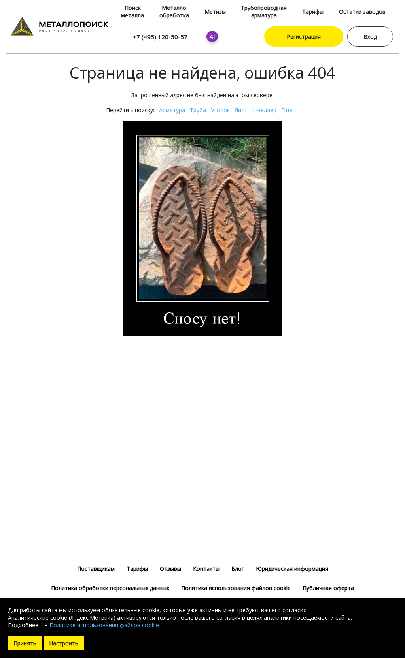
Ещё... (288, 110)
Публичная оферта (328, 588)
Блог (237, 568)
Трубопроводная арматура (264, 11)
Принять (24, 643)
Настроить (63, 643)
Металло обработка (174, 11)
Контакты (206, 568)
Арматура (173, 110)
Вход (370, 36)
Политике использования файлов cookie (104, 625)
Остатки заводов (362, 11)
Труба (198, 110)
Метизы (215, 11)
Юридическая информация (292, 568)
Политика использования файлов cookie (236, 588)
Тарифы (313, 11)
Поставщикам (96, 568)
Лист (241, 110)
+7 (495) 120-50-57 (160, 37)
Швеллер (264, 110)
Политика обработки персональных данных (110, 588)
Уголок (220, 110)
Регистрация (304, 36)
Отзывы (170, 568)
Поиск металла (132, 11)
